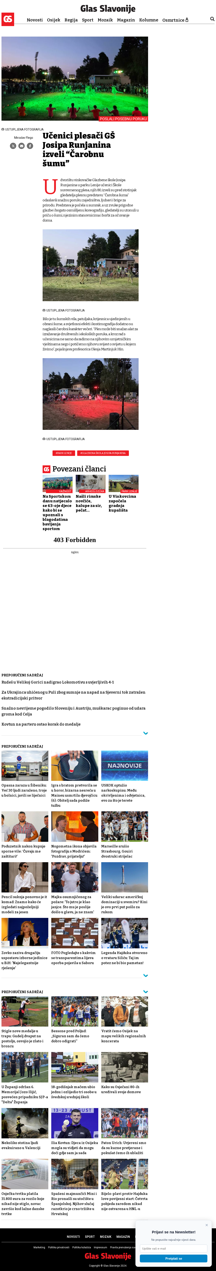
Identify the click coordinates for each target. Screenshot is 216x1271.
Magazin (126, 19)
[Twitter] (13, 146)
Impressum (100, 1247)
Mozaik (105, 19)
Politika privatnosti (58, 1247)
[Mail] (21, 146)
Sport (87, 19)
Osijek (53, 19)
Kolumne (148, 19)
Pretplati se (173, 1258)
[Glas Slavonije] (7, 24)
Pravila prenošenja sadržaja (126, 1247)
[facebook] (30, 146)
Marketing (39, 1247)
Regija (71, 19)
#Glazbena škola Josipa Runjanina (103, 453)
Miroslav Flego (23, 137)
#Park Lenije (64, 453)
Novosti (35, 19)
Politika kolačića (81, 1247)
